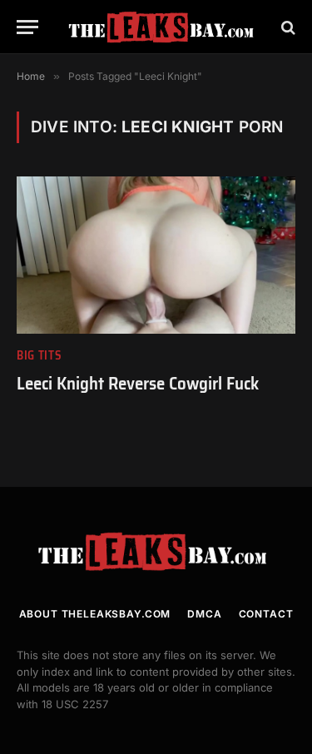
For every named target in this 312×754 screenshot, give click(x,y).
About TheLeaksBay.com (95, 614)
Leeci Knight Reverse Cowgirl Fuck (138, 383)
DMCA (204, 614)
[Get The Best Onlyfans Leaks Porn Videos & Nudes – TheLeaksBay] (164, 27)
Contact (266, 614)
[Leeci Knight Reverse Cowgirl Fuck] (156, 254)
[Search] (286, 27)
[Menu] (27, 27)
